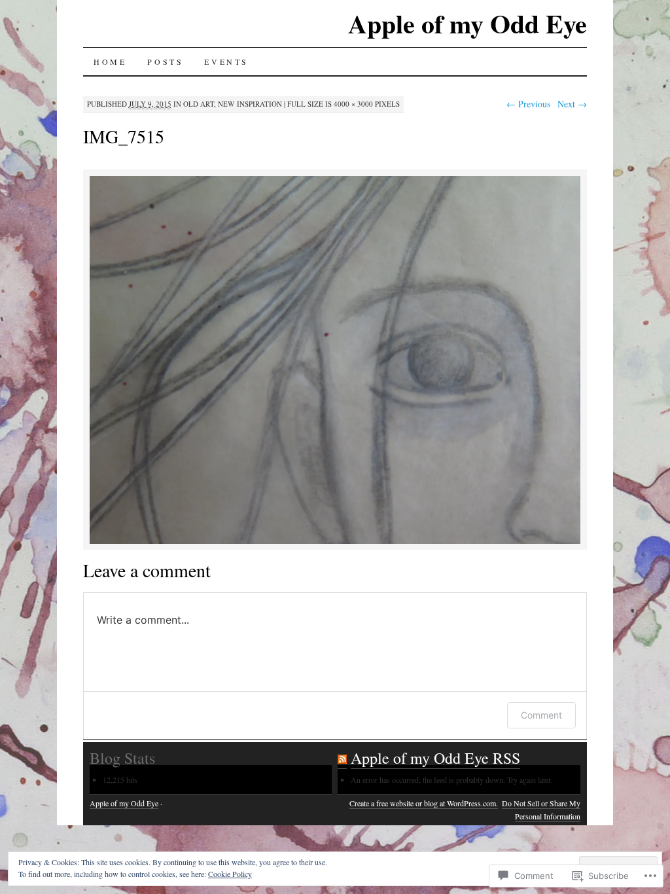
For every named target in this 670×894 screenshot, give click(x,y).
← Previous (528, 104)
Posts (165, 61)
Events (226, 61)
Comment (541, 715)
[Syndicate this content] (342, 758)
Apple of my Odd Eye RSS (435, 757)
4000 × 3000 (353, 104)
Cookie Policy (230, 873)
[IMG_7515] (335, 541)
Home (110, 61)
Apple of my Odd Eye (467, 23)
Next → (572, 104)
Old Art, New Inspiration (232, 104)
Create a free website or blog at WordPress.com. (423, 803)
